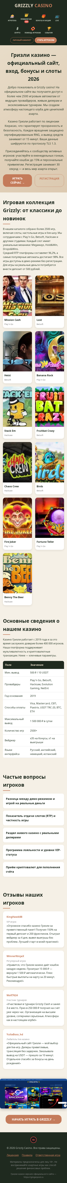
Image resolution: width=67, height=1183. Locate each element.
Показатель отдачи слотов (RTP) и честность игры (30, 818)
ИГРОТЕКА (12, 18)
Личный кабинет (22, 40)
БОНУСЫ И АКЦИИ (43, 18)
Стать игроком (45, 40)
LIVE (57, 18)
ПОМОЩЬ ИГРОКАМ (33, 30)
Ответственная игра (48, 1155)
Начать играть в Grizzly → (33, 1119)
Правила (27, 1155)
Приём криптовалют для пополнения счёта (33, 869)
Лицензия (13, 1155)
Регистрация (49, 178)
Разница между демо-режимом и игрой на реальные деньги (30, 801)
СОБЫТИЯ (49, 30)
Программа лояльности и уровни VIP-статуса (33, 852)
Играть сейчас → (17, 180)
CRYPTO (17, 30)
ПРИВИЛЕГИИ (26, 18)
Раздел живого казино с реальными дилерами (32, 835)
